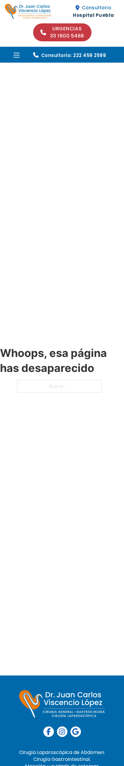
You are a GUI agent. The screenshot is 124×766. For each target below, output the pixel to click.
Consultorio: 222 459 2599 (73, 55)
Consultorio (96, 7)
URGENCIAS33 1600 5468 (67, 32)
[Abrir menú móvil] (17, 55)
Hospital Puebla (93, 15)
